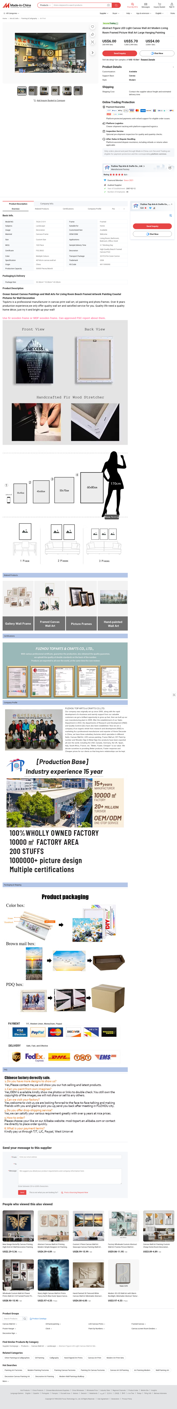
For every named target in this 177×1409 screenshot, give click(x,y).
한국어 (109, 1393)
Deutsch (84, 1393)
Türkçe (139, 1393)
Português (45, 1393)
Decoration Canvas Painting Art (17, 1376)
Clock (48, 1328)
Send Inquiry (120, 53)
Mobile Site (144, 1390)
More (5, 1381)
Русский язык (65, 1393)
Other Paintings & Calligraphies (17, 1358)
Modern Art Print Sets (115, 1358)
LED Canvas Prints (95, 1324)
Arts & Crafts (14, 18)
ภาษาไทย (131, 1393)
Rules (173, 13)
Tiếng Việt (147, 1393)
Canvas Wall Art (9, 1324)
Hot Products (25, 1390)
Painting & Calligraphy (29, 18)
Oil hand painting (52, 1324)
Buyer (115, 13)
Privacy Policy (127, 1399)
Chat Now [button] (158, 53)
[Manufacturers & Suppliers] (17, 5)
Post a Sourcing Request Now (74, 1192)
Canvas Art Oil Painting (119, 1370)
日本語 (117, 1393)
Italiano (75, 1393)
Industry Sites (105, 1390)
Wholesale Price (92, 1390)
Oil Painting (39, 1358)
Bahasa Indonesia (160, 1393)
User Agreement (103, 1399)
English (28, 1393)
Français (55, 1393)
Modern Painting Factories (38, 1370)
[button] (119, 208)
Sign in (171, 7)
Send (22, 1192)
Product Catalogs (39, 1318)
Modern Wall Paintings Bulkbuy (71, 1376)
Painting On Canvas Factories (93, 1370)
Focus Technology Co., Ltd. (71, 1399)
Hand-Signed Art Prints (73, 1358)
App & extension (142, 13)
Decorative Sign (9, 1333)
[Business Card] (170, 215)
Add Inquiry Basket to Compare (51, 100)
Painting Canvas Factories (64, 1370)
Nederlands (93, 1393)
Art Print (43, 18)
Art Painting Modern (142, 1370)
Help (128, 13)
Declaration (115, 1399)
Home (5, 18)
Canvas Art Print (94, 1358)
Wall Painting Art (162, 1370)
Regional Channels (119, 1390)
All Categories (11, 13)
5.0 (142, 208)
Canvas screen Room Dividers (143, 1328)
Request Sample (148, 59)
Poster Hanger (9, 1328)
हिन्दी (123, 1393)
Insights (154, 1390)
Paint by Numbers (95, 1328)
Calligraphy (54, 1358)
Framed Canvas (138, 1324)
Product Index (133, 1390)
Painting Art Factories (13, 1370)
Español (36, 1393)
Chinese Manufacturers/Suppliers (57, 1390)
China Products (37, 1390)
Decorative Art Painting (44, 1376)
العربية (102, 1393)
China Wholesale (78, 1390)
